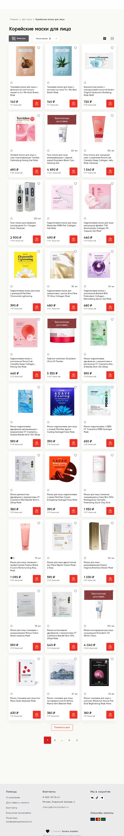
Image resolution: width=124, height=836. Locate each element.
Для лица (27, 19)
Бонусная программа (18, 812)
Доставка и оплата (17, 802)
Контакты (11, 807)
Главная (14, 19)
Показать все (62, 727)
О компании (13, 797)
